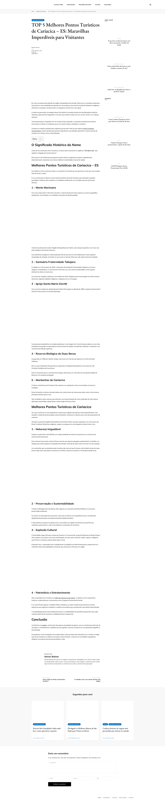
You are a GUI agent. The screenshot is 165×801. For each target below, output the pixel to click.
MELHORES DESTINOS (85, 4)
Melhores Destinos (38, 20)
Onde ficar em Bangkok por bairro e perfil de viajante (119, 90)
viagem (44, 625)
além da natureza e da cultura (65, 598)
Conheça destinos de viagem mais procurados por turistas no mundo (116, 729)
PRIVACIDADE (123, 797)
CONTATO (114, 797)
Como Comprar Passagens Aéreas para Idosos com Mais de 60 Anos (119, 120)
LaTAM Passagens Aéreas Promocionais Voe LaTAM (119, 167)
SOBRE (99, 797)
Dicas (115, 87)
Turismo (119, 38)
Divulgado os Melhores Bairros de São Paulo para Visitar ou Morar (82, 729)
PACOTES (97, 4)
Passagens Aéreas (119, 117)
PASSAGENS (107, 4)
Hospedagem (120, 87)
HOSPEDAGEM (71, 4)
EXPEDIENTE (106, 797)
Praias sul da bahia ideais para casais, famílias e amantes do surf (119, 67)
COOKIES (131, 797)
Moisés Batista (36, 47)
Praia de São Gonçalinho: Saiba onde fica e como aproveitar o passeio (47, 729)
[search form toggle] (150, 4)
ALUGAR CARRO (58, 4)
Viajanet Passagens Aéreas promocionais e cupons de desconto (119, 144)
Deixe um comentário (37, 53)
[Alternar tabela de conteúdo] (40, 138)
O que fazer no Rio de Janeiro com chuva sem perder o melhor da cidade (119, 43)
